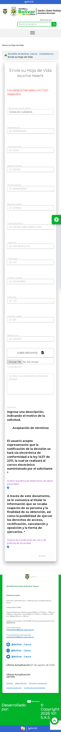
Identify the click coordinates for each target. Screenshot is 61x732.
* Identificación (13, 128)
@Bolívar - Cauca (21, 644)
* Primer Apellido (14, 185)
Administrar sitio (46, 20)
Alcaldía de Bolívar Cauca (22, 53)
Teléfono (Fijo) (13, 336)
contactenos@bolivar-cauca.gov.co (20, 630)
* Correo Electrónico (15, 223)
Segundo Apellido (14, 204)
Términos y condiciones (38, 683)
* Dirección (11, 243)
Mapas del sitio (21, 683)
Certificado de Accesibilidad (34, 688)
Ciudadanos (46, 53)
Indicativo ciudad (14, 316)
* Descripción (14, 366)
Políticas (9, 683)
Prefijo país (11, 297)
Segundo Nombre (14, 166)
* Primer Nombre (14, 147)
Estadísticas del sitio (14, 688)
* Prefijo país (12, 259)
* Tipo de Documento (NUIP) (19, 108)
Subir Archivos (27, 352)
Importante (11, 407)
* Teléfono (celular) (15, 278)
